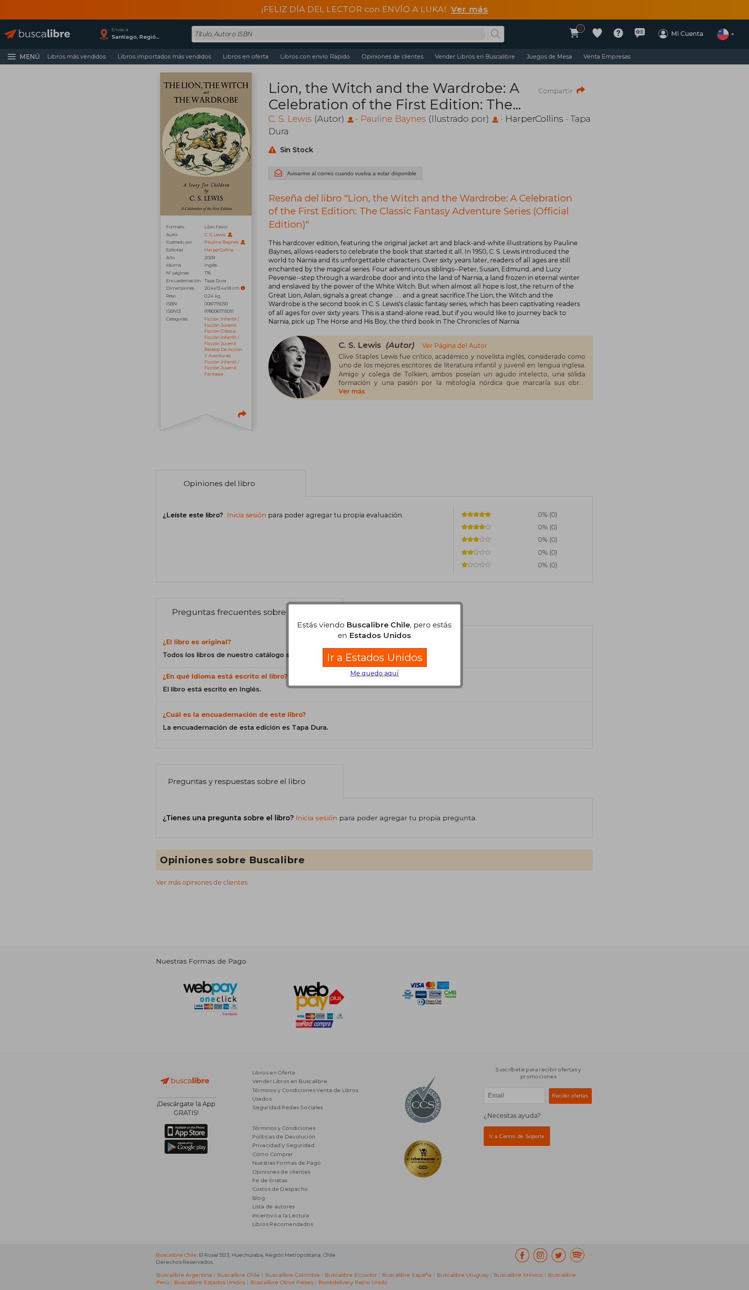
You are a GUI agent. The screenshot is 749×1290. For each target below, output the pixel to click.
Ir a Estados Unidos (374, 657)
